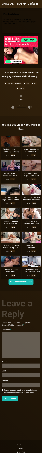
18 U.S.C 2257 (21, 444)
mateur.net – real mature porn (13, 3)
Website (5, 380)
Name (5, 361)
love (35, 84)
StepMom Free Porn (13, 84)
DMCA (21, 448)
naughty (21, 88)
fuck (27, 84)
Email (4, 371)
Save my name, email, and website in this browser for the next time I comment (20, 391)
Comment (6, 330)
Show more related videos (21, 282)
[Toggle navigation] (38, 4)
